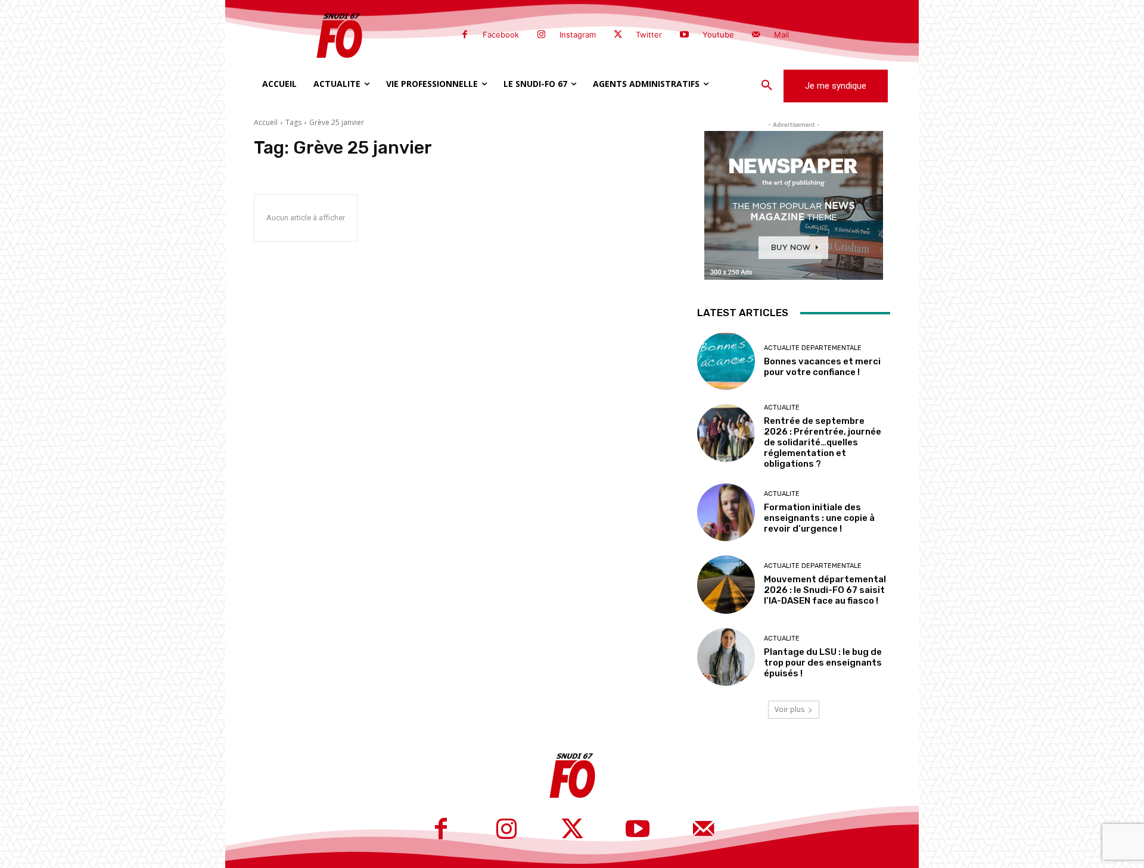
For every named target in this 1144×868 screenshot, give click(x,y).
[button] (767, 85)
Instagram (577, 34)
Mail (781, 34)
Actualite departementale (813, 348)
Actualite (782, 407)
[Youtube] (684, 35)
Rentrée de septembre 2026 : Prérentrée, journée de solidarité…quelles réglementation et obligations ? (822, 442)
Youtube (718, 34)
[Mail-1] (756, 35)
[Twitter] (618, 35)
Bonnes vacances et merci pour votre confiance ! (822, 366)
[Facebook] (464, 35)
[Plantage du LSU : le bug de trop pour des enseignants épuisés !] (726, 657)
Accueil (266, 122)
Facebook (501, 34)
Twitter (649, 34)
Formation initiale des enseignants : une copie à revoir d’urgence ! (819, 518)
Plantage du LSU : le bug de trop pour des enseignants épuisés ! (823, 663)
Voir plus (789, 709)
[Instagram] (541, 35)
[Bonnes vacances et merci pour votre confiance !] (726, 361)
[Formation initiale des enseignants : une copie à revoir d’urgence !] (726, 512)
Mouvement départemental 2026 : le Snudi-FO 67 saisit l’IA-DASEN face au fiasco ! (825, 590)
